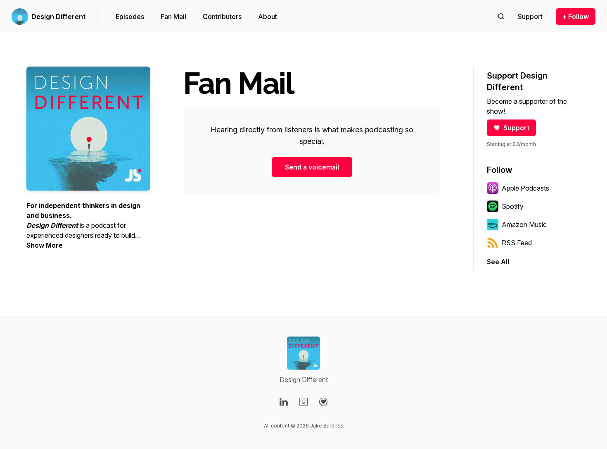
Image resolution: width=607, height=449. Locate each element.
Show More (44, 245)
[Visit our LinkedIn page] (284, 402)
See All (498, 262)
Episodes (130, 16)
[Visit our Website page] (303, 402)
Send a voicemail (312, 167)
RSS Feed (517, 243)
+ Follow (575, 16)
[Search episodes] (501, 16)
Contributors (222, 16)
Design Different (58, 16)
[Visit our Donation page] (323, 402)
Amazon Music (524, 224)
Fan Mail (173, 16)
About (267, 16)
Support (516, 128)
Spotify (513, 206)
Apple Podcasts (525, 188)
